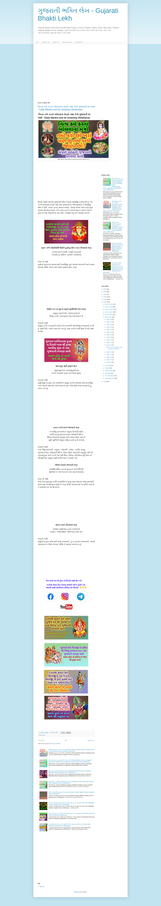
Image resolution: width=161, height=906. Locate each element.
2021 (105, 302)
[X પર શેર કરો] (66, 733)
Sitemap (41, 886)
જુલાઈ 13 (109, 352)
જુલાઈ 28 (109, 319)
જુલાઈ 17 (109, 342)
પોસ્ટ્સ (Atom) (56, 743)
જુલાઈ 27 (109, 322)
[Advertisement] (80, 73)
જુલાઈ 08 (109, 357)
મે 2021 (107, 368)
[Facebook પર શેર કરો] (68, 733)
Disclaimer (78, 42)
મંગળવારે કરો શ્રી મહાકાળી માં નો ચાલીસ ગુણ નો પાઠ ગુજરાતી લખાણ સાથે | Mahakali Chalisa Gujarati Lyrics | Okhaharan (113, 267)
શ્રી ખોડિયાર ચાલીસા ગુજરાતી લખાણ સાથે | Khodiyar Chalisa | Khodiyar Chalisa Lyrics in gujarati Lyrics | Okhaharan (113, 227)
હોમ (37, 42)
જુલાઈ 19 (109, 337)
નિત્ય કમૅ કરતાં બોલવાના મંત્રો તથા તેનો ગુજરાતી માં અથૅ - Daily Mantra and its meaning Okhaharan (66, 108)
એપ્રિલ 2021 (109, 370)
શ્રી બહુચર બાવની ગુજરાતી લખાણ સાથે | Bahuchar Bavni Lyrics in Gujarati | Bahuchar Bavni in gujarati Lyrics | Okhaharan (69, 771)
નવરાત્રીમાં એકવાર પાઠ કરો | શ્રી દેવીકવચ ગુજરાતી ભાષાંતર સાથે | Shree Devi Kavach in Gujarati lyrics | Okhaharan (69, 825)
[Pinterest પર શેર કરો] (70, 733)
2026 (105, 289)
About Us (56, 42)
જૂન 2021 (108, 365)
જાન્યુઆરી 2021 (110, 378)
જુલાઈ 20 (109, 335)
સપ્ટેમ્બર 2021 (109, 312)
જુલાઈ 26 (109, 324)
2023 (105, 297)
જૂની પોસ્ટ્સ (91, 740)
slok (44, 735)
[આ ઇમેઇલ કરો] (61, 733)
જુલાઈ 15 (109, 345)
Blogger (76, 892)
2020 (105, 381)
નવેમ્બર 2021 (109, 307)
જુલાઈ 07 (109, 360)
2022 (105, 299)
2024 (105, 294)
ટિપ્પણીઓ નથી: (54, 732)
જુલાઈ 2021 (108, 317)
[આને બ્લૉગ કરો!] (64, 733)
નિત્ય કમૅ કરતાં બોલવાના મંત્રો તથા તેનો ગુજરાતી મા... (114, 348)
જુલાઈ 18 (109, 340)
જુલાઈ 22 (109, 329)
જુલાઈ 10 (109, 354)
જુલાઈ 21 (109, 332)
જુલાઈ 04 (109, 362)
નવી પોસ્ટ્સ (41, 740)
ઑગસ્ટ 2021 (109, 314)
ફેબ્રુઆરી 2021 (109, 376)
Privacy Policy (67, 42)
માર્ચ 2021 (108, 373)
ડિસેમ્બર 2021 (109, 304)
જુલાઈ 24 (109, 327)
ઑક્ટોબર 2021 (109, 309)
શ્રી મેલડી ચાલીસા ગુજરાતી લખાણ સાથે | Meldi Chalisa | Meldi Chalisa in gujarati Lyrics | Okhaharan (117, 247)
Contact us (45, 42)
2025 (105, 292)
